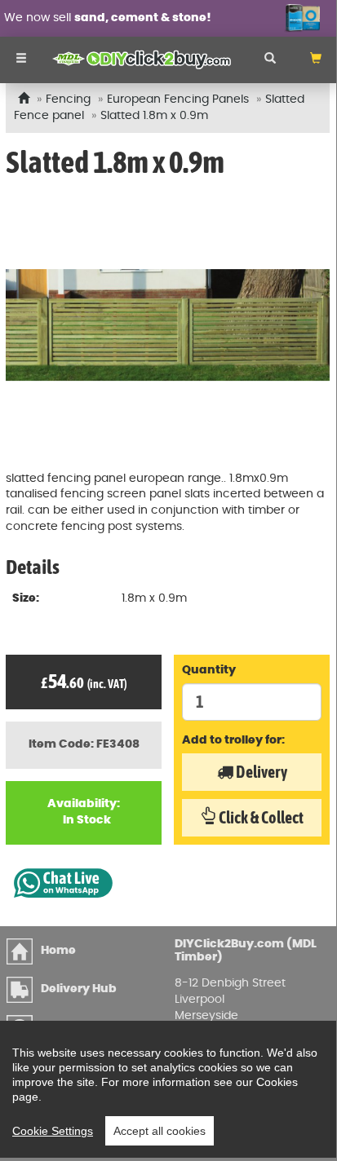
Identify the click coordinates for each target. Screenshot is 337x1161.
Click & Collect (260, 817)
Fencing (68, 99)
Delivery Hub (79, 989)
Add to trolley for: (233, 740)
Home (58, 950)
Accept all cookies (159, 1130)
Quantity (209, 670)
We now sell (107, 18)
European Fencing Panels (178, 99)
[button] (315, 60)
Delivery (260, 771)
